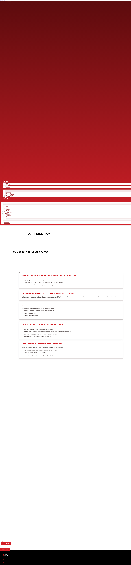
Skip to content (2, 0)
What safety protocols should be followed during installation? (42, 343)
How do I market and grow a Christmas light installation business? (43, 324)
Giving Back (6, 199)
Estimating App (9, 196)
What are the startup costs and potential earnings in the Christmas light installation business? (52, 305)
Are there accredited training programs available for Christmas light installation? (48, 293)
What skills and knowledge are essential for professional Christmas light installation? (50, 275)
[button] (71, 275)
